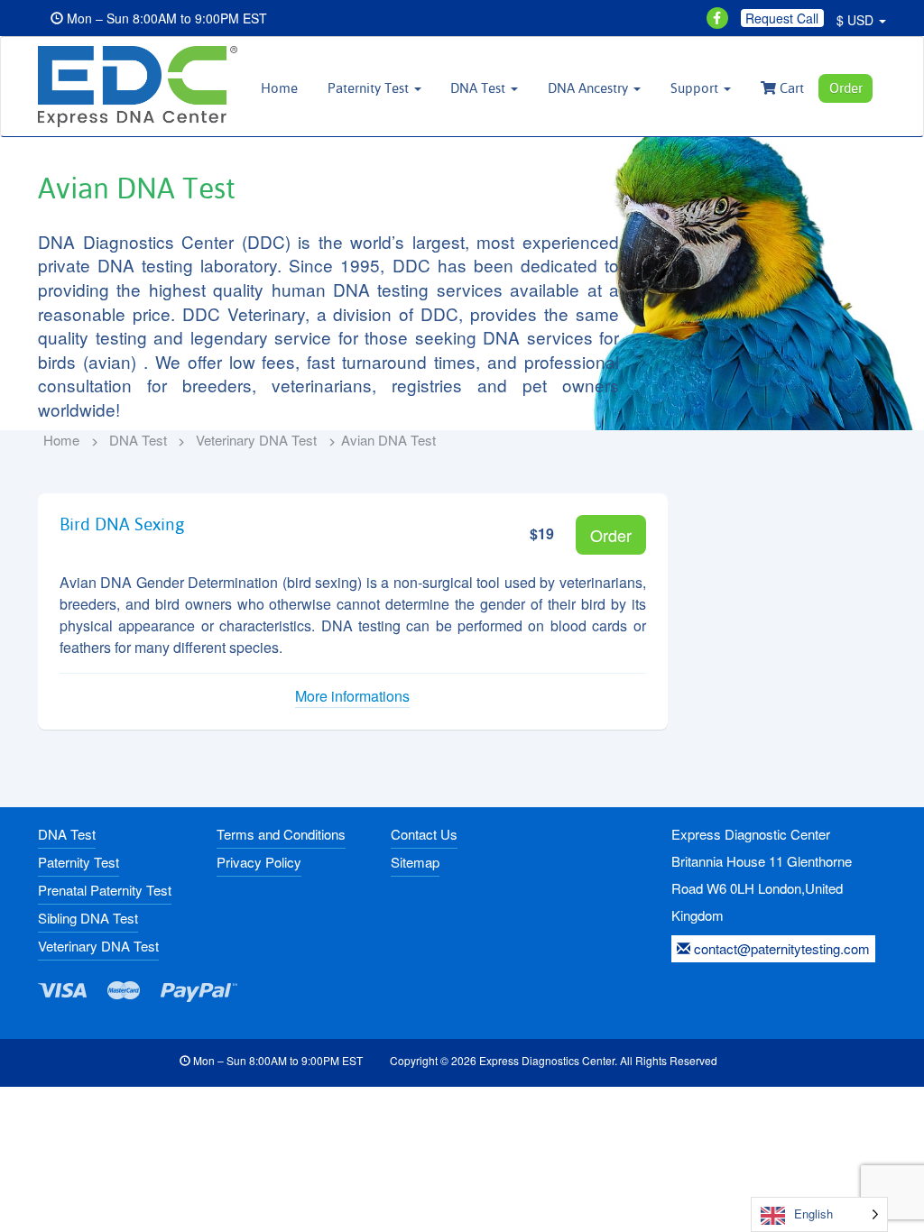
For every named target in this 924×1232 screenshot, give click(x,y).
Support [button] (696, 88)
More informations (352, 696)
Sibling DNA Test (88, 917)
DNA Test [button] (479, 88)
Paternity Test (78, 861)
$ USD (856, 20)
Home (279, 88)
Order (846, 88)
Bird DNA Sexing (122, 524)
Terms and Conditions (281, 833)
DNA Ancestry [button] (590, 88)
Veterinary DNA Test (256, 439)
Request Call (781, 18)
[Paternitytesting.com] (135, 86)
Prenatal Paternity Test (104, 889)
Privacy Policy (259, 861)
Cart (790, 88)
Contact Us (424, 833)
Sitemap (415, 861)
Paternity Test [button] (370, 88)
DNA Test (138, 439)
